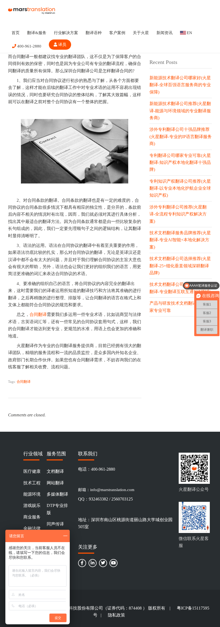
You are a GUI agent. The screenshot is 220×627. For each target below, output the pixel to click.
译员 (61, 44)
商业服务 (32, 517)
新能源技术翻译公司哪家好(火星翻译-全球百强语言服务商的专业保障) (180, 84)
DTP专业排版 (57, 509)
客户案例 (117, 33)
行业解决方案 (66, 33)
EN (189, 33)
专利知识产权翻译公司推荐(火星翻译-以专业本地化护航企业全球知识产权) (180, 188)
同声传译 (55, 524)
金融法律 (32, 528)
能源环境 (32, 494)
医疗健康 (32, 471)
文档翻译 (55, 471)
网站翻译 (55, 483)
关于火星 (141, 33)
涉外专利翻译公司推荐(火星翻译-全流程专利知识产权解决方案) (178, 214)
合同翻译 (38, 314)
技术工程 (32, 483)
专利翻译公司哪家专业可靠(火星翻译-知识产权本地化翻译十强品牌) (180, 162)
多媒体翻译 (57, 494)
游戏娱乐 (32, 505)
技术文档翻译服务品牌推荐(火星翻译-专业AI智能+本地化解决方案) (180, 239)
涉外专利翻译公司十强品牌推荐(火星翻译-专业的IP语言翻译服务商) (180, 136)
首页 (16, 33)
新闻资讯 (164, 33)
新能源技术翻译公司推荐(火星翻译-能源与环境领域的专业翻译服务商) (180, 110)
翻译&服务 (36, 33)
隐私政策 (116, 615)
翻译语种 (94, 33)
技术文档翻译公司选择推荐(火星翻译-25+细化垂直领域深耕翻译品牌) (180, 265)
